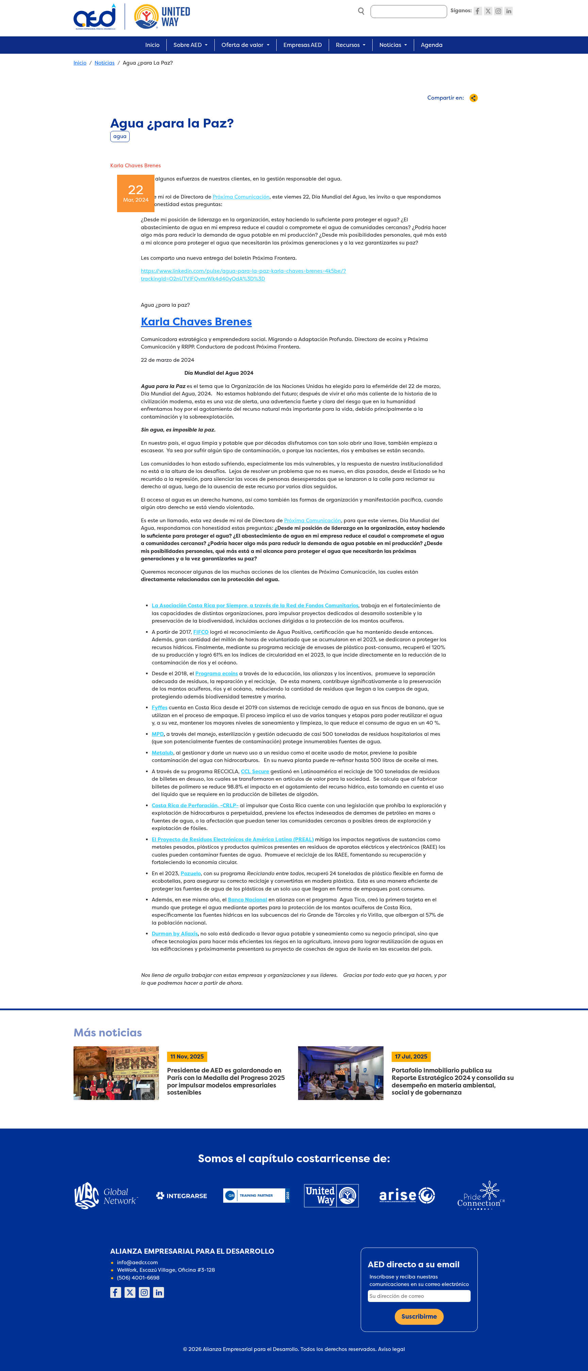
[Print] (467, 110)
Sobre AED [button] (188, 45)
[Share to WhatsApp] (433, 110)
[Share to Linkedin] (444, 110)
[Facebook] (478, 11)
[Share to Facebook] (411, 110)
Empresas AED (302, 45)
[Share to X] (422, 110)
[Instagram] (498, 11)
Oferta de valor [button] (242, 45)
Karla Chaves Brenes (196, 322)
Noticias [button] (390, 45)
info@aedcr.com (137, 1262)
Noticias (105, 63)
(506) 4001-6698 (138, 1277)
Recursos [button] (348, 45)
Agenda (432, 45)
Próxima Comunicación (241, 196)
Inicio (152, 45)
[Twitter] (488, 11)
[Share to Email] (456, 110)
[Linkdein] (508, 11)
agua (120, 136)
